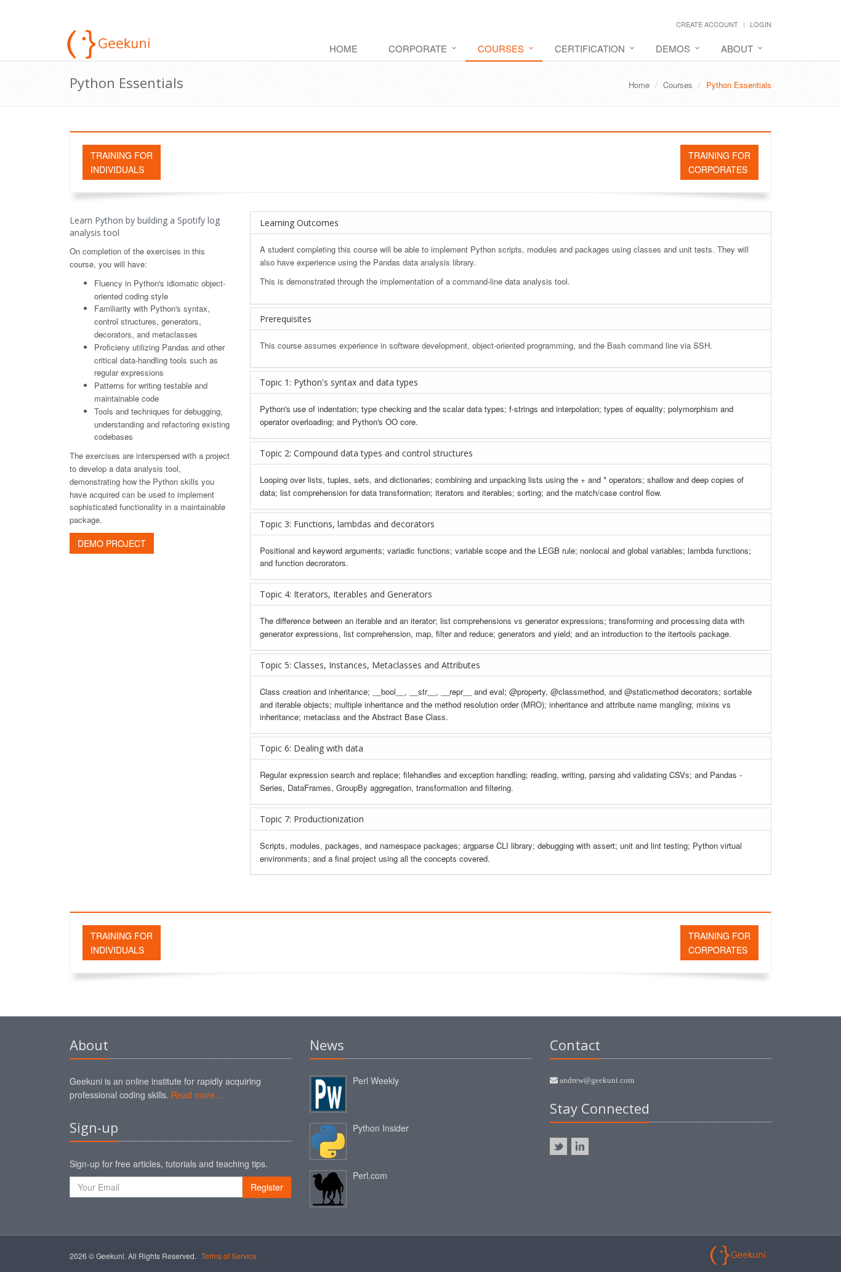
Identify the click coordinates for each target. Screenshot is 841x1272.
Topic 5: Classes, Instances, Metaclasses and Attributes (370, 665)
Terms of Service (229, 1255)
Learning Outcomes (299, 223)
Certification (590, 48)
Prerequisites (286, 319)
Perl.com (370, 1175)
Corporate (417, 48)
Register (267, 1187)
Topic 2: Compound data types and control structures (366, 453)
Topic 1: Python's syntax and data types (339, 382)
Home (343, 48)
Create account (707, 24)
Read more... (196, 1094)
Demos (673, 48)
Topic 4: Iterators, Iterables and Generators (346, 594)
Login (760, 24)
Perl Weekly (376, 1080)
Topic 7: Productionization (312, 819)
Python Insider (381, 1128)
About (737, 48)
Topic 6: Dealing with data (311, 748)
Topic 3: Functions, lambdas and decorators (347, 524)
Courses (501, 48)
